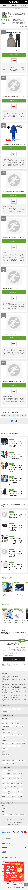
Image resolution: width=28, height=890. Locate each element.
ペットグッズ (16, 798)
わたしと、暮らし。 (6, 820)
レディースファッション (17, 788)
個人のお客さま (6, 839)
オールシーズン (6, 711)
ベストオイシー (21, 820)
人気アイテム (14, 5)
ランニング (12, 721)
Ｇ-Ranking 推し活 (18, 824)
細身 (11, 814)
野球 (9, 732)
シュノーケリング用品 (13, 781)
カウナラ (11, 822)
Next (27, 585)
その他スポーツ (6, 754)
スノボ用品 (20, 783)
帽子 (19, 791)
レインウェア (24, 415)
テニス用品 (5, 778)
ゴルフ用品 (14, 773)
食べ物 (13, 796)
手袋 (9, 793)
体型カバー (22, 814)
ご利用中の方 (5, 852)
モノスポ (3, 630)
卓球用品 (20, 778)
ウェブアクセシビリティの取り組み (10, 861)
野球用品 (20, 773)
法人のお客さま (6, 843)
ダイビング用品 (6, 783)
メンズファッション (7, 788)
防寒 (4, 808)
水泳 (12, 726)
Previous (1, 585)
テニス (13, 734)
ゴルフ (4, 732)
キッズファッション (7, 791)
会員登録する (14, 659)
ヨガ (18, 723)
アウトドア (5, 748)
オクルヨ (17, 819)
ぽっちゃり (5, 814)
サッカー (14, 732)
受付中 (4, 5)
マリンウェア (20, 793)
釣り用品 (4, 786)
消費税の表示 (13, 858)
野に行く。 (5, 822)
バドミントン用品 (13, 778)
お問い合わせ (5, 858)
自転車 (23, 743)
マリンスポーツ (6, 743)
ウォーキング (5, 721)
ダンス (17, 726)
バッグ (14, 791)
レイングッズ (16, 415)
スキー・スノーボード (6, 415)
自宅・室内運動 (6, 726)
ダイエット (12, 723)
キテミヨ (14, 820)
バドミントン (19, 734)
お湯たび (22, 819)
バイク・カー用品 (6, 773)
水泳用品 (4, 781)
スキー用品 (13, 783)
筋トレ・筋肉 (5, 723)
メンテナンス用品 (12, 786)
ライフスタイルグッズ (7, 798)
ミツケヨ (16, 822)
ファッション (22, 760)
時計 (4, 793)
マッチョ (16, 814)
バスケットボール (6, 734)
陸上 (22, 726)
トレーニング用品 (6, 770)
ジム (18, 721)
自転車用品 (14, 770)
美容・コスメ (14, 760)
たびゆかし (21, 822)
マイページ (23, 5)
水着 (14, 793)
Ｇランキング (5, 819)
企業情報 (4, 847)
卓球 (4, 737)
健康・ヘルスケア (6, 760)
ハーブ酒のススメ (9, 824)
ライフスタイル (11, 763)
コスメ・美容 (19, 796)
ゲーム (4, 763)
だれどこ (11, 819)
